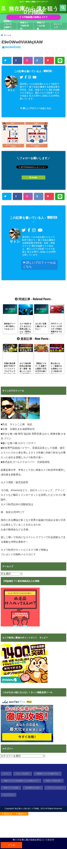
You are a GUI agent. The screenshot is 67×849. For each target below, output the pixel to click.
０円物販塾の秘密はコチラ (34, 17)
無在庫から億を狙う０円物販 (33, 10)
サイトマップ (58, 25)
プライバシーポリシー (55, 788)
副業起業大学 (8, 470)
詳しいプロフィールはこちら (36, 108)
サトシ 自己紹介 (22, 773)
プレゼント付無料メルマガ (16, 554)
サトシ (11, 90)
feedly (34, 177)
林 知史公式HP (10, 512)
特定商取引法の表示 (33, 788)
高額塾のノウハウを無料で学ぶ (7, 26)
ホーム (6, 773)
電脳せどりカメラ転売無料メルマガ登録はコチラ (21, 781)
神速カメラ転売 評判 (24, 26)
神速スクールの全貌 (41, 26)
